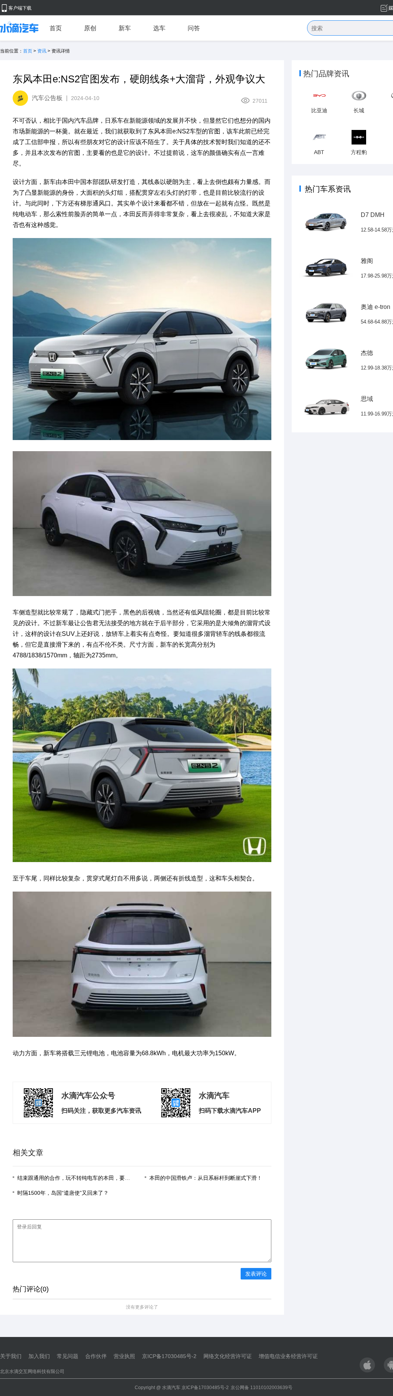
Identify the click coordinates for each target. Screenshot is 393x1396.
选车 (159, 28)
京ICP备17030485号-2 (169, 1356)
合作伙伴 (96, 1356)
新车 (125, 28)
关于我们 (10, 1356)
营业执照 (124, 1356)
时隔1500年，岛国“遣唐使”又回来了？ (63, 1193)
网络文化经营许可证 (227, 1356)
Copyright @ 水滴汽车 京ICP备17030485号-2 (182, 1387)
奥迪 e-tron (375, 307)
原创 (90, 28)
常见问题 (67, 1356)
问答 (194, 28)
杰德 (367, 353)
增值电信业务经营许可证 (288, 1356)
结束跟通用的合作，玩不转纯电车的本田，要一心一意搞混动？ (92, 1178)
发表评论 (256, 1274)
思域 (367, 399)
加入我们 (39, 1356)
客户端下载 (19, 8)
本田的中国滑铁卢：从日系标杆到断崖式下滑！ (205, 1178)
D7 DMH (373, 215)
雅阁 (367, 261)
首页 (56, 28)
